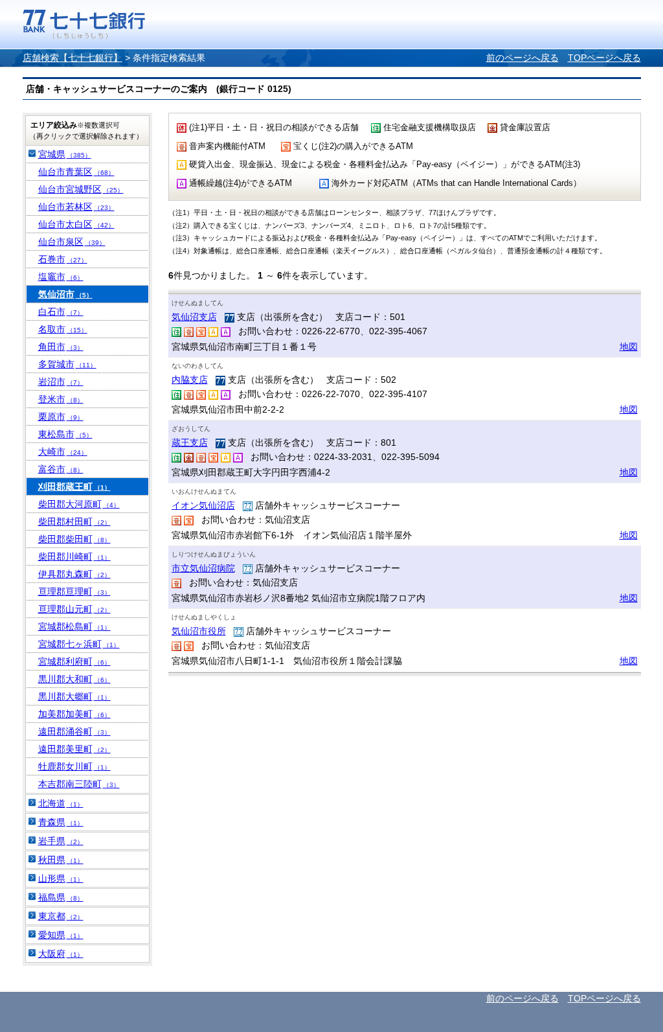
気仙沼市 (65, 294)
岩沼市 (61, 381)
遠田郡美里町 (74, 749)
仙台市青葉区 (76, 171)
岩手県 (61, 841)
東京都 (61, 916)
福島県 (61, 897)
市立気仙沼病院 (203, 568)
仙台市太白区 (76, 224)
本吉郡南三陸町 (79, 784)
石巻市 (62, 259)
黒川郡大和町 (74, 679)
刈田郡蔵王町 (74, 486)
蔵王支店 (190, 442)
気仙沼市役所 (199, 631)
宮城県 (64, 154)
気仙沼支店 (194, 317)
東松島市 (65, 434)
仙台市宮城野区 (81, 189)
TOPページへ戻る (604, 57)
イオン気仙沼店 (203, 505)
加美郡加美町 (74, 714)
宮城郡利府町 (74, 661)
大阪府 (61, 953)
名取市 (62, 329)
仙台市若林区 (76, 206)
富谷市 (61, 469)
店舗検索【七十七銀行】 (72, 57)
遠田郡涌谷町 (74, 731)
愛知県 (61, 935)
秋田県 (61, 859)
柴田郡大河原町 (79, 504)
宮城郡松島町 (74, 626)
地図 (629, 346)
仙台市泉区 (72, 241)
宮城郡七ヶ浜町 (79, 644)
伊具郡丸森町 (74, 574)
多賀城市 (67, 364)
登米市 (61, 399)
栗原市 (61, 416)
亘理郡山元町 (74, 609)
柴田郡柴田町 (74, 539)
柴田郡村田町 (74, 521)
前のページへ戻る (522, 57)
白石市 (61, 311)
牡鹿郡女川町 (74, 766)
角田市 (61, 346)
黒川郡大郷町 (74, 696)
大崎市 (62, 451)
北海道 (61, 803)
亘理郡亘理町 (74, 591)
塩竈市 (61, 276)
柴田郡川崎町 (74, 556)
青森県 (61, 822)
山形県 (61, 878)
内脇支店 (190, 379)
